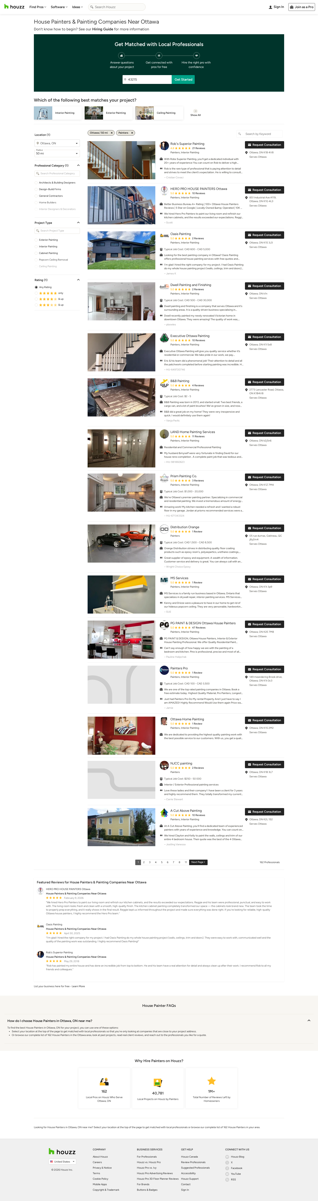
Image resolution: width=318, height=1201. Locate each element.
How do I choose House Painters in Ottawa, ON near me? (49, 1021)
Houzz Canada (189, 1156)
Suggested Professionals (195, 1167)
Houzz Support (190, 1178)
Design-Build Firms (50, 189)
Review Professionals (193, 1162)
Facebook (236, 1168)
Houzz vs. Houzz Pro (149, 1162)
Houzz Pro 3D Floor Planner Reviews (158, 1178)
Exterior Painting (48, 239)
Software (58, 7)
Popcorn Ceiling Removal (53, 259)
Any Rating (45, 287)
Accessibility (188, 1173)
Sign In (185, 1189)
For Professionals (147, 1156)
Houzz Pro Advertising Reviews (155, 1173)
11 (186, 862)
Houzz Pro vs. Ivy (146, 1167)
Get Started (183, 79)
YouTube (236, 1173)
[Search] (92, 7)
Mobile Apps (100, 1184)
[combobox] (117, 7)
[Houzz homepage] (14, 6)
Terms (96, 1173)
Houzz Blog (237, 1156)
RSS (233, 1179)
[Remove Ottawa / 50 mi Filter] (111, 133)
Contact (185, 1184)
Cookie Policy (100, 1178)
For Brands (143, 1184)
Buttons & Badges (147, 1189)
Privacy (97, 1167)
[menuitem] (38, 7)
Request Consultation (266, 144)
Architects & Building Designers (57, 182)
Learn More (78, 986)
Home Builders (47, 202)
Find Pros (36, 7)
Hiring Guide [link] (102, 29)
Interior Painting (48, 246)
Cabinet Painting (48, 253)
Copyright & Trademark (106, 1189)
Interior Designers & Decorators (57, 209)
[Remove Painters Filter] (132, 133)
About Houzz (100, 1156)
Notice (108, 1167)
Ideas (76, 7)
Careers (97, 1162)
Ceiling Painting (48, 266)
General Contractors (51, 195)
